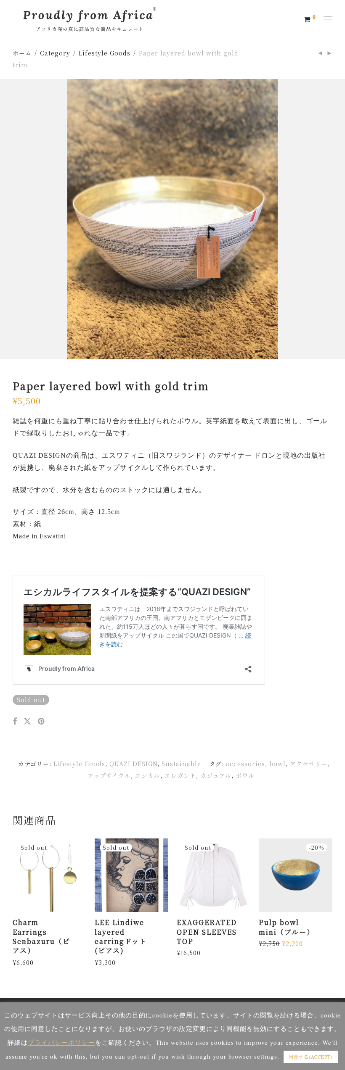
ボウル (245, 775)
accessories (245, 763)
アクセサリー (309, 763)
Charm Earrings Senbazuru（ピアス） (41, 936)
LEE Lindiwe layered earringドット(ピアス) (121, 936)
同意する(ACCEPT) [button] (311, 1057)
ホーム (22, 53)
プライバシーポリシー (61, 1042)
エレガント (180, 775)
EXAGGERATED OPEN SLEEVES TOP (207, 931)
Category (55, 53)
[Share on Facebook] (15, 721)
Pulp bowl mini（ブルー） (286, 926)
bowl (277, 763)
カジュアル (215, 775)
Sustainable (181, 763)
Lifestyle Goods (104, 53)
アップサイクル (109, 775)
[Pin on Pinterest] (42, 721)
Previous (14, 219)
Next (331, 219)
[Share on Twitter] (28, 721)
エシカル (147, 775)
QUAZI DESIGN (133, 763)
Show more (27, 962)
